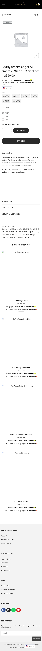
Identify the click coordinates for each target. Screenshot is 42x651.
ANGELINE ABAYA (8, 232)
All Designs (15, 229)
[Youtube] (18, 610)
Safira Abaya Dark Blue (21, 367)
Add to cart (20, 130)
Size (3, 92)
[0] (37, 4)
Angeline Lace (33, 232)
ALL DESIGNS (24, 229)
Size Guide (7, 201)
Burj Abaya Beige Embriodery (21, 434)
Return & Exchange (11, 213)
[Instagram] (8, 610)
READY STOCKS (7, 237)
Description (7, 153)
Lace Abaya (20, 234)
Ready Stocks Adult (21, 237)
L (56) (12, 234)
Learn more (21, 310)
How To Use (7, 207)
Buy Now (21, 141)
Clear (7, 108)
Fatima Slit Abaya (21, 501)
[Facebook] (3, 610)
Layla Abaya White (21, 300)
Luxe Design (30, 234)
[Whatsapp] (13, 610)
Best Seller (6, 234)
